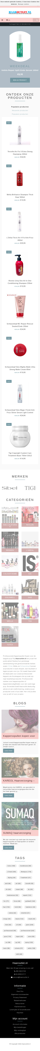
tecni (6, 948)
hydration (30, 907)
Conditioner (25, 866)
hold (18, 907)
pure (7, 936)
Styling (11, 877)
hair (6, 907)
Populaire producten (20, 107)
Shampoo (26, 871)
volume (19, 948)
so (8, 942)
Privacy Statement (20, 997)
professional (10, 930)
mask (32, 919)
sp (17, 942)
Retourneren (20, 1003)
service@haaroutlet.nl (21, 977)
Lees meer (9, 751)
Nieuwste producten (20, 110)
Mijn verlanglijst (20, 1030)
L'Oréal (10, 666)
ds (30, 889)
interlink (25, 913)
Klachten (20, 1013)
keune (19, 919)
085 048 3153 (21, 971)
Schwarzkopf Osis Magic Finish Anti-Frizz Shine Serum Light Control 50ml (20, 412)
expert (27, 895)
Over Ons (20, 991)
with (19, 954)
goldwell (30, 901)
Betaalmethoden (20, 1000)
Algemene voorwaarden (20, 994)
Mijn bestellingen (20, 1027)
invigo (7, 919)
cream (19, 889)
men (8, 924)
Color (11, 866)
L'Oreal (11, 871)
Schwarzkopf (25, 666)
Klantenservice (20, 1006)
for (6, 901)
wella (31, 948)
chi (8, 889)
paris (29, 924)
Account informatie (20, 1024)
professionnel (27, 930)
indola (12, 913)
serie (31, 936)
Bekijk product (20, 80)
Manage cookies (23, 4)
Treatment (26, 877)
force (17, 901)
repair (19, 936)
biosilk (29, 883)
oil (18, 924)
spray (29, 942)
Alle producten (20, 1033)
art (18, 883)
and (8, 883)
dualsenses (12, 895)
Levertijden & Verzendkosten (20, 1009)
